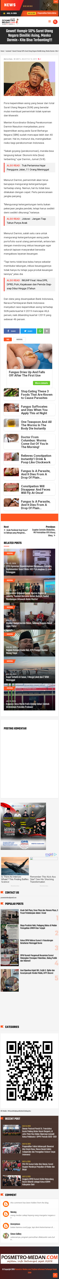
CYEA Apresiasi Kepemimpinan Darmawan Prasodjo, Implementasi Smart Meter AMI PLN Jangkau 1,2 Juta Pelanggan (29, 569)
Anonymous (15, 1224)
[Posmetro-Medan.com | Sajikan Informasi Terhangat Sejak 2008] (29, 1263)
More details (41, 383)
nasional (19, 339)
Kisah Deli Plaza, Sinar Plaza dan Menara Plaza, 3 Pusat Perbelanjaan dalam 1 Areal (39, 912)
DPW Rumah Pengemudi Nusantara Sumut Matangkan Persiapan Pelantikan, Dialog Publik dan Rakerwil (38, 958)
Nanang (13, 1212)
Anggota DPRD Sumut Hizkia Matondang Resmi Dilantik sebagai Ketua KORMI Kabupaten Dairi (38, 1182)
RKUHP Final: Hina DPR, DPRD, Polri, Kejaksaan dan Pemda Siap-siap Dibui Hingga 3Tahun (29, 284)
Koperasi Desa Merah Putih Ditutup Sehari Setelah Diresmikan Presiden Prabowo (27, 706)
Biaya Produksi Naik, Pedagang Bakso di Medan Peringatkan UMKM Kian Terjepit (38, 927)
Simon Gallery (15, 1234)
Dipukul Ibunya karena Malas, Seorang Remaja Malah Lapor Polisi (29, 625)
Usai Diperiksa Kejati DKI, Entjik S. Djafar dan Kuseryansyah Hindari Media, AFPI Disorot (37, 972)
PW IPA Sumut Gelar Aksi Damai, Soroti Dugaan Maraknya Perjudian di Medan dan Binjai (38, 1167)
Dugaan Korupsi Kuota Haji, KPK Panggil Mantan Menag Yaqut (27, 652)
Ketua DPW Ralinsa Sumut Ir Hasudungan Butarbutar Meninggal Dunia (36, 942)
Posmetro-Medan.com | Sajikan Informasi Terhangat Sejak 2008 (36, 1271)
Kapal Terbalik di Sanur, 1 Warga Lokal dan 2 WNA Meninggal (27, 679)
